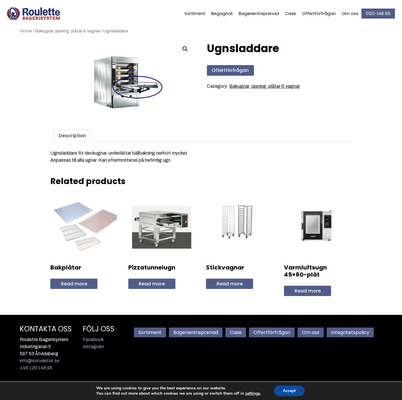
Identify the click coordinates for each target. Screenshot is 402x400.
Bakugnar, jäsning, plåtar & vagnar (67, 31)
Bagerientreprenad (259, 13)
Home (26, 31)
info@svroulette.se (39, 360)
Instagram (93, 346)
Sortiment (195, 13)
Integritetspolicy (350, 332)
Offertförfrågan (319, 13)
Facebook (93, 339)
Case (290, 13)
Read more (74, 283)
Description (72, 135)
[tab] (72, 136)
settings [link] (252, 393)
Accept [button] (289, 391)
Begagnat (222, 13)
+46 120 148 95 (36, 367)
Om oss (350, 13)
